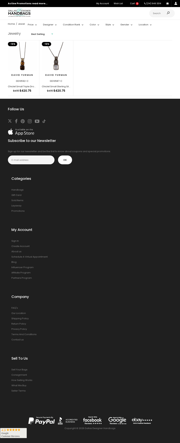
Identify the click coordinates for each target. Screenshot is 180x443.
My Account (102, 3)
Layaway (16, 205)
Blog (14, 262)
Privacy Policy (19, 329)
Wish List (118, 3)
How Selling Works (21, 380)
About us (16, 251)
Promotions (18, 211)
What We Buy (18, 385)
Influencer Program (22, 267)
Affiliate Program (21, 272)
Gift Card (16, 195)
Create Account (20, 246)
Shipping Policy (20, 318)
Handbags (17, 189)
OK (65, 160)
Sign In (15, 241)
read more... (39, 3)
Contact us (17, 339)
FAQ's (14, 308)
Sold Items (17, 200)
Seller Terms (18, 390)
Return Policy (18, 323)
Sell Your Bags (19, 369)
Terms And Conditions (24, 334)
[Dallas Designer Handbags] (19, 16)
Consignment (19, 375)
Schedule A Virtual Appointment (29, 256)
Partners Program (21, 278)
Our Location (18, 313)
